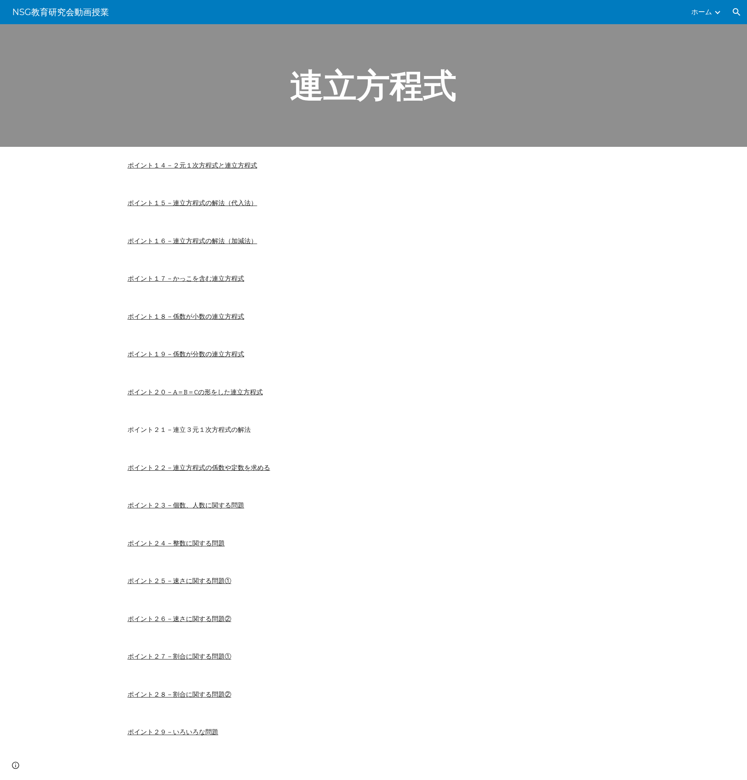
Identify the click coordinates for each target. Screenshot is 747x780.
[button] (736, 12)
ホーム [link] (701, 12)
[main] (373, 85)
